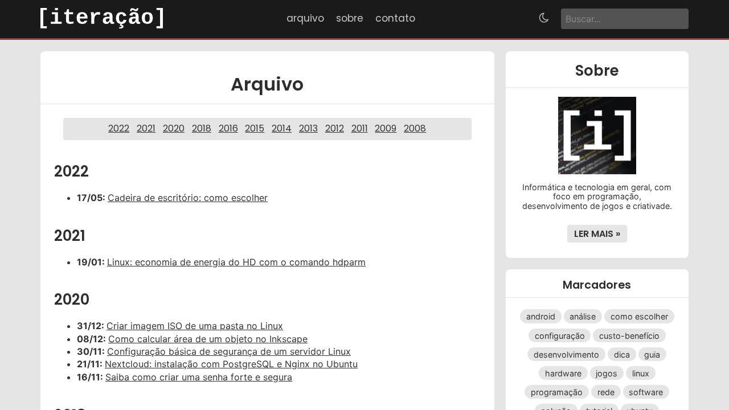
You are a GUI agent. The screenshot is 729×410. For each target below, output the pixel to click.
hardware (563, 373)
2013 (308, 128)
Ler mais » (597, 233)
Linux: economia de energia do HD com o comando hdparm (236, 262)
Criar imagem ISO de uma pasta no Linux (195, 325)
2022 (118, 128)
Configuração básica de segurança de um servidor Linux (229, 351)
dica (622, 354)
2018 (201, 128)
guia (652, 354)
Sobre (349, 18)
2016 (228, 128)
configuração (560, 335)
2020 (174, 128)
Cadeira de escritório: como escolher (188, 197)
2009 (385, 128)
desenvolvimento (566, 354)
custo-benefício (629, 335)
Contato (395, 18)
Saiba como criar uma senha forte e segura (198, 377)
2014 (282, 128)
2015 (254, 128)
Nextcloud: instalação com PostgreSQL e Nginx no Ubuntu (231, 364)
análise (583, 316)
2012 (334, 128)
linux (640, 373)
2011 (359, 128)
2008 (415, 128)
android (540, 316)
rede (606, 392)
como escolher (639, 316)
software (646, 392)
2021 (146, 128)
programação (557, 392)
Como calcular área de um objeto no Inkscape (208, 339)
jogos (606, 373)
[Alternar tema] (544, 19)
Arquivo (305, 18)
